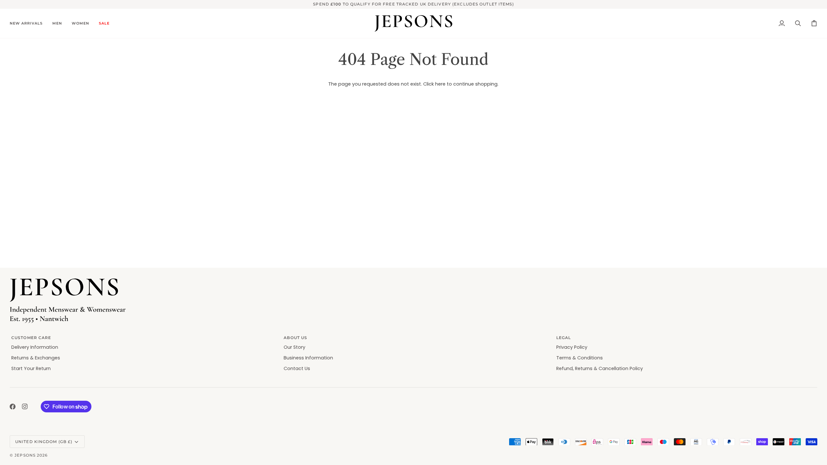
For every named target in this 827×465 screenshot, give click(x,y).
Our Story (294, 347)
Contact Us (297, 368)
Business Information (308, 358)
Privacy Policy (571, 347)
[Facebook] (13, 406)
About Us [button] (295, 337)
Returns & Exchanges (35, 358)
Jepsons (25, 455)
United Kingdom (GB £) (43, 441)
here (440, 84)
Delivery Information (34, 347)
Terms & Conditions (579, 358)
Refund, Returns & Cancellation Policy (599, 368)
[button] (28, 23)
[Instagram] (25, 406)
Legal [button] (563, 337)
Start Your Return (31, 368)
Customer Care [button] (31, 337)
